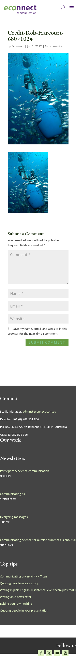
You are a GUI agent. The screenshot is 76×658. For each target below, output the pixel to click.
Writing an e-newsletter (15, 597)
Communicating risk (13, 494)
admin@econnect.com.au (39, 411)
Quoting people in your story (19, 583)
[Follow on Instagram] (65, 653)
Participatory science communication (24, 471)
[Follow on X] (49, 653)
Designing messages (14, 517)
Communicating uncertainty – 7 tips (23, 576)
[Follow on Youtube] (57, 653)
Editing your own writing (16, 603)
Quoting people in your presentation (24, 610)
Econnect (18, 46)
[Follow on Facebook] (41, 653)
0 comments (53, 46)
